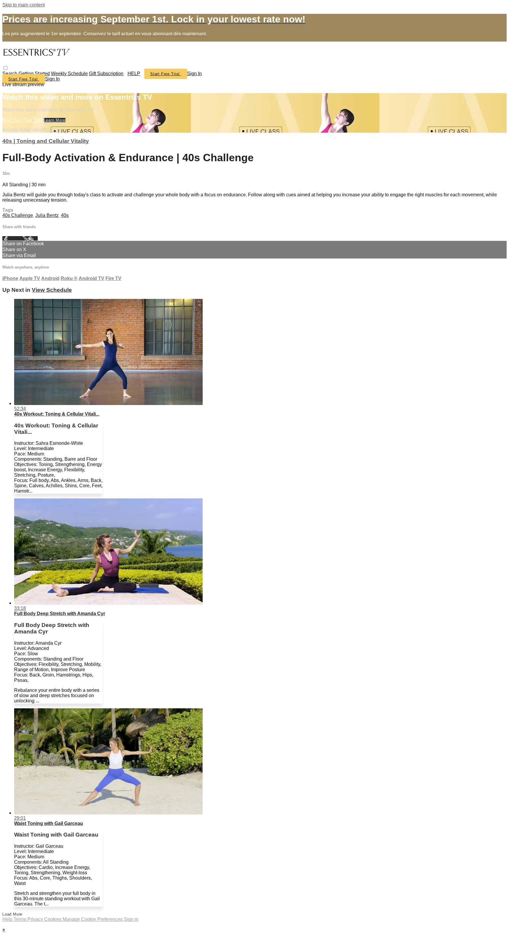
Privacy (35, 919)
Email (32, 238)
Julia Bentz (47, 215)
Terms (20, 919)
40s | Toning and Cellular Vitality (45, 141)
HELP (134, 73)
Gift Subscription (106, 73)
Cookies (53, 919)
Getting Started (34, 73)
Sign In (52, 78)
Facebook (12, 238)
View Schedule (52, 290)
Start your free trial (23, 120)
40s (65, 215)
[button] (5, 68)
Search (10, 73)
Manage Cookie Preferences (93, 919)
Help (8, 919)
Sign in (194, 73)
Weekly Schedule (69, 73)
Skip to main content (23, 4)
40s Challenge (17, 215)
